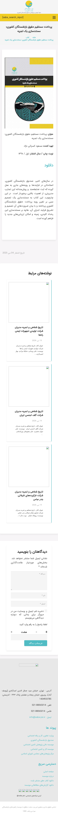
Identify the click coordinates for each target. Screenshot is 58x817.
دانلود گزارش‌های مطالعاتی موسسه (39, 785)
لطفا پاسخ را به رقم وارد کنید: (33, 624)
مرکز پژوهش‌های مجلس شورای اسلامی (37, 753)
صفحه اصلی (48, 771)
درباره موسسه (48, 776)
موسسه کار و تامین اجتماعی (42, 749)
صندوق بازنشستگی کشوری (42, 740)
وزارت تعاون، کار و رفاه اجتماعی (41, 735)
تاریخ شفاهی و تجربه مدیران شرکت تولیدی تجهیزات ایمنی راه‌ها (29, 331)
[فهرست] (54, 17)
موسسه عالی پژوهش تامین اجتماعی (38, 744)
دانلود (48, 165)
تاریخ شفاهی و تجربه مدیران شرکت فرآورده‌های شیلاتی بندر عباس (29, 495)
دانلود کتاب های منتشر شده (42, 780)
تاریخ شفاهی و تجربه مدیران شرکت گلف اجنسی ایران (29, 413)
